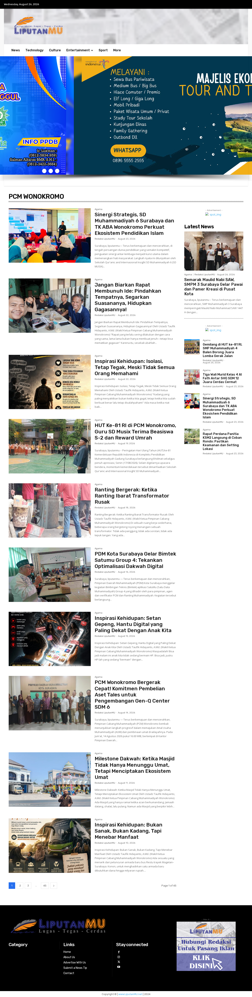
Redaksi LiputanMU (105, 239)
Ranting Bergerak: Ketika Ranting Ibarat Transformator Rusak (132, 496)
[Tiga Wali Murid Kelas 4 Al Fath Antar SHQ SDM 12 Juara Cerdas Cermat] (192, 377)
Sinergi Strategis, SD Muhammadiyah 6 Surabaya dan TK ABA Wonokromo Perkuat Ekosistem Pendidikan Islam (134, 224)
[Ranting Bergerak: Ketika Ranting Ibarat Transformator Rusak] (50, 510)
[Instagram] (118, 957)
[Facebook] (118, 952)
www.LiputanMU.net (130, 994)
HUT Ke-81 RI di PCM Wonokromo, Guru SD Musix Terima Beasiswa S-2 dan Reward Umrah (135, 431)
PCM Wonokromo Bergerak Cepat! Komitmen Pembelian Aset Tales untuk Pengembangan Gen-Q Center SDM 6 (132, 694)
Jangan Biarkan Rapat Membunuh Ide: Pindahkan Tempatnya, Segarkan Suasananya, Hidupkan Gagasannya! (128, 297)
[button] (6, 115)
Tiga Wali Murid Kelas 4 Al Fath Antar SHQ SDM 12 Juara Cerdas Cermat (222, 378)
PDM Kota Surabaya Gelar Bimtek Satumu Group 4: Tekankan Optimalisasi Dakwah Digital (135, 560)
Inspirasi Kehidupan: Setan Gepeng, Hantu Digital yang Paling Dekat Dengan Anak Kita (133, 624)
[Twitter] (118, 962)
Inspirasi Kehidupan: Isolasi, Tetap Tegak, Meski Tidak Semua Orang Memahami (135, 367)
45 (44, 885)
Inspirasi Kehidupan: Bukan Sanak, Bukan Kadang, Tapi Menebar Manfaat (128, 831)
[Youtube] (118, 966)
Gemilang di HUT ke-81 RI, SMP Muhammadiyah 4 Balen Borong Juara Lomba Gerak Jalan (222, 350)
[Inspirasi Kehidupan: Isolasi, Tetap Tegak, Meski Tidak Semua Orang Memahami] (50, 382)
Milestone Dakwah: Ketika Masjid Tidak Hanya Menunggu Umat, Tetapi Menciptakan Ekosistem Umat (135, 768)
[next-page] (53, 885)
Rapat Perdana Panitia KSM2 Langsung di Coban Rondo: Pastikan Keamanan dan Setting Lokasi (222, 441)
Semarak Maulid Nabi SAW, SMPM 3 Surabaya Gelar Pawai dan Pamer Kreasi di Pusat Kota (213, 286)
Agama (98, 209)
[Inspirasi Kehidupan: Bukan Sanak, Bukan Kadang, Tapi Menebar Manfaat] (50, 845)
